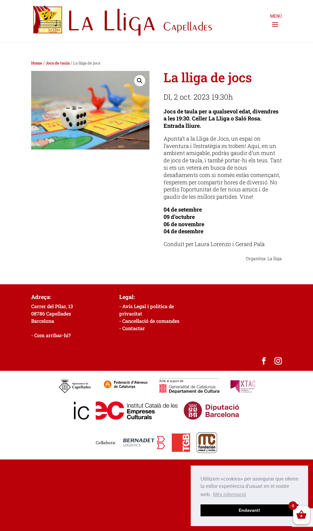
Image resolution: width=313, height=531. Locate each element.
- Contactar (132, 328)
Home (36, 63)
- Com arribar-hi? (51, 335)
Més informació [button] (229, 494)
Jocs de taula (58, 63)
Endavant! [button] (249, 510)
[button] (139, 80)
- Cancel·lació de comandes (149, 321)
